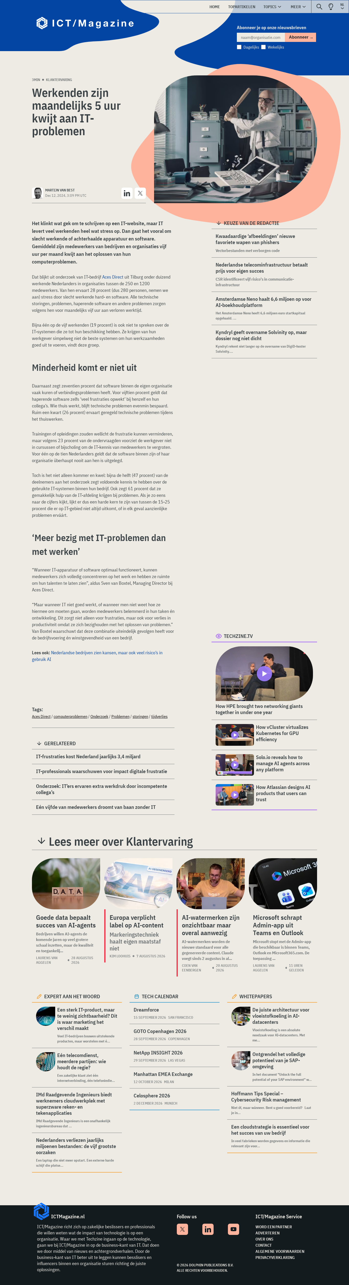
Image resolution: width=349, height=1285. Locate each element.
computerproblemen (70, 716)
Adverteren (267, 1232)
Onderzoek (99, 716)
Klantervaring (59, 79)
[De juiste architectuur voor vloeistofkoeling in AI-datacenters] (240, 1025)
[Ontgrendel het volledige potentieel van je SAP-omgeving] (240, 1066)
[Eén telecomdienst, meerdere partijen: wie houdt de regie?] (45, 1067)
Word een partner (273, 1226)
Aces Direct (112, 277)
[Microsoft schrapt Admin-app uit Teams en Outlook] (283, 883)
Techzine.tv (238, 636)
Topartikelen (241, 6)
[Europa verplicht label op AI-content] (138, 883)
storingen (140, 716)
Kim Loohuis (120, 956)
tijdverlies (159, 716)
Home (215, 6)
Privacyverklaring (275, 1257)
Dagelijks (251, 47)
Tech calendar (160, 996)
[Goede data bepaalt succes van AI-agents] (66, 883)
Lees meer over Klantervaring (121, 841)
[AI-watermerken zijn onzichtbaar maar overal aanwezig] (211, 883)
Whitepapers (255, 996)
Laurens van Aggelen (46, 960)
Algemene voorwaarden (279, 1251)
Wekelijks (276, 47)
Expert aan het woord (72, 996)
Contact (263, 1245)
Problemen (120, 716)
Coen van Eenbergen (191, 967)
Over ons (264, 1239)
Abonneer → (301, 37)
